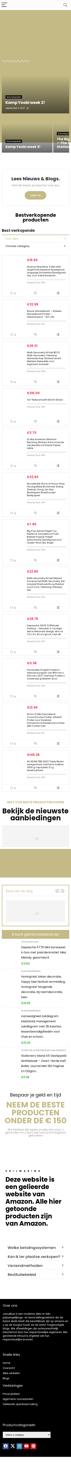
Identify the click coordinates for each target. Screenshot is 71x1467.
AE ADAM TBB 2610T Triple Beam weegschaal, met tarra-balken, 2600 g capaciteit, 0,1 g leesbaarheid (45, 766)
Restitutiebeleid (22, 1274)
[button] (35, 1248)
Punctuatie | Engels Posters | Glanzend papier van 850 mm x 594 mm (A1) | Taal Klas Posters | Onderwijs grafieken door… (46, 674)
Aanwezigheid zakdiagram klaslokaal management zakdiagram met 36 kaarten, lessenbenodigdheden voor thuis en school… (41, 1026)
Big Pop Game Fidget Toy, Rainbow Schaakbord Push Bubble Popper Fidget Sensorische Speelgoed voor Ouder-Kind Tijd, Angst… (44, 536)
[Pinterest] (33, 1446)
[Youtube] (26, 1446)
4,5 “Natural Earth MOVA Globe (45, 399)
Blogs (6, 1378)
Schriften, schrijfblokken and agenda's (43, 1050)
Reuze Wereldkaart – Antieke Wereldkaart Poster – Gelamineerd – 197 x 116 (44, 314)
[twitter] (12, 1446)
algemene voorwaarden (18, 1399)
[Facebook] (6, 1446)
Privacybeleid (11, 1394)
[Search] (65, 5)
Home (6, 1363)
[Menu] (4, 5)
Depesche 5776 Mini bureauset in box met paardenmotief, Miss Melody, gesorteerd (43, 952)
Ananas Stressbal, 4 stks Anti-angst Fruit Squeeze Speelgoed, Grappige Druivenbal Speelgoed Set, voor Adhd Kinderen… (46, 271)
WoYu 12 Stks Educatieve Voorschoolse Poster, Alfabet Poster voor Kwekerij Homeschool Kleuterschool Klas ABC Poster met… (46, 720)
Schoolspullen (29, 941)
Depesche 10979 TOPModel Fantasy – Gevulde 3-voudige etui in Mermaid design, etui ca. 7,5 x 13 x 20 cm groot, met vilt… (45, 630)
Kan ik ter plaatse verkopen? (34, 1256)
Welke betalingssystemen (32, 1247)
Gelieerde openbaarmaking (20, 1404)
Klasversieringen (30, 971)
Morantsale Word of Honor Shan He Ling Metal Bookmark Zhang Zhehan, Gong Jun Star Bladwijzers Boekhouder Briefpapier (46, 489)
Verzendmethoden (25, 1265)
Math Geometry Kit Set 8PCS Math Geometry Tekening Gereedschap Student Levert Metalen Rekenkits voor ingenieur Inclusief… (44, 358)
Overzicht (9, 1368)
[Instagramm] (19, 1446)
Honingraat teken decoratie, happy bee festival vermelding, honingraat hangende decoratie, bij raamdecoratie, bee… (43, 986)
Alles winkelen (11, 1373)
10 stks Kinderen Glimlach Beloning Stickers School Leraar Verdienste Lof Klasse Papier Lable (45, 444)
